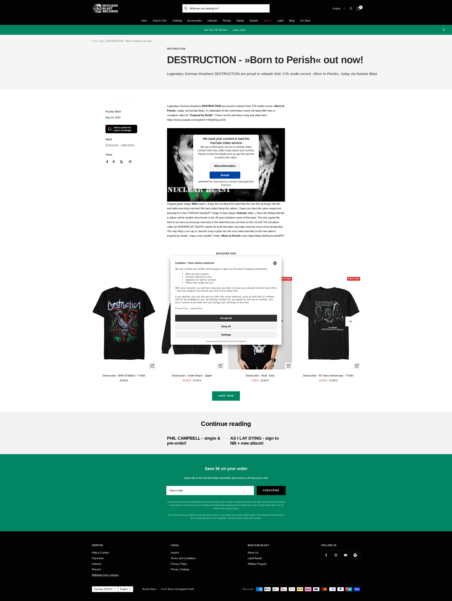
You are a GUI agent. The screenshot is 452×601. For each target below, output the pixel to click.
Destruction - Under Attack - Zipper (192, 375)
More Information (225, 166)
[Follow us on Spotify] (355, 555)
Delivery (96, 563)
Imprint (175, 552)
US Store (305, 20)
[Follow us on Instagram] (336, 555)
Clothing (177, 20)
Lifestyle (212, 20)
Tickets (227, 20)
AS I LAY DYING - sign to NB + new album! (254, 440)
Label (280, 20)
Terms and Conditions (183, 558)
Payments (98, 558)
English (336, 8)
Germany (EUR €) (103, 589)
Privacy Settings (180, 569)
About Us (253, 552)
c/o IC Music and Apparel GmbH (177, 589)
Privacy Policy (179, 563)
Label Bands (255, 558)
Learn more (239, 29)
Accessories (194, 20)
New (144, 20)
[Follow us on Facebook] (326, 555)
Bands (240, 20)
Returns (96, 569)
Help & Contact (100, 552)
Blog (291, 20)
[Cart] (358, 8)
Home (95, 41)
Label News (127, 144)
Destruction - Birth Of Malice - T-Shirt (124, 375)
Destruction (176, 48)
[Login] (350, 8)
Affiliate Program (257, 563)
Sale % (268, 20)
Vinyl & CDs (160, 20)
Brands (254, 20)
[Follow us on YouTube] (345, 555)
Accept (225, 175)
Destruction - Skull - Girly (260, 375)
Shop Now (226, 395)
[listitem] (107, 161)
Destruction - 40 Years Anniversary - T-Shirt (328, 375)
